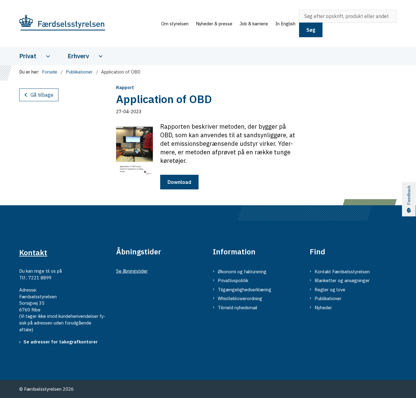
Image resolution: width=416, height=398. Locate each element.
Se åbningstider (132, 271)
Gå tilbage (41, 95)
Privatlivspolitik (233, 280)
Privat (27, 56)
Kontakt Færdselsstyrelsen (342, 271)
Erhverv (78, 56)
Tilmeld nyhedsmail (237, 307)
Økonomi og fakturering (242, 271)
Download (179, 182)
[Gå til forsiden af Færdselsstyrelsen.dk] (88, 24)
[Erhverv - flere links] (100, 56)
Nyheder (323, 307)
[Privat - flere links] (47, 56)
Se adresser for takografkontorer (60, 342)
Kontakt (33, 252)
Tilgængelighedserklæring (244, 289)
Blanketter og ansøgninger (342, 280)
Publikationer (328, 298)
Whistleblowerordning (240, 298)
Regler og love (330, 289)
